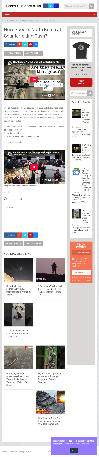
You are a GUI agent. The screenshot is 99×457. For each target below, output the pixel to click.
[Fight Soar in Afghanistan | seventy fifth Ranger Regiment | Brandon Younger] (50, 358)
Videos (11, 20)
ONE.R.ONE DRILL (87, 146)
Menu (7, 14)
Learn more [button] (85, 444)
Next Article (32, 53)
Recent (75, 102)
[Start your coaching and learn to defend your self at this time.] (18, 315)
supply (7, 192)
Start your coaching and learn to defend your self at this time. (18, 333)
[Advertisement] (48, 220)
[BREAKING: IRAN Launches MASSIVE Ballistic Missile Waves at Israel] (18, 270)
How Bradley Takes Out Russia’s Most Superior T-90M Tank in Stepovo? (50, 421)
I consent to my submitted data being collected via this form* (80, 262)
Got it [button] (74, 450)
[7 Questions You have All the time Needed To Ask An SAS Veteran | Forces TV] (50, 270)
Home (4, 20)
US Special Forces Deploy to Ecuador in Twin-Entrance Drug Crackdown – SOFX (87, 179)
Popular (87, 102)
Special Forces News (10, 452)
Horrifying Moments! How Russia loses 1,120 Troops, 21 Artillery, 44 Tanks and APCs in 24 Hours (17, 379)
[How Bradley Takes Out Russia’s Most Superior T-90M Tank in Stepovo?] (50, 402)
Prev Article (14, 53)
